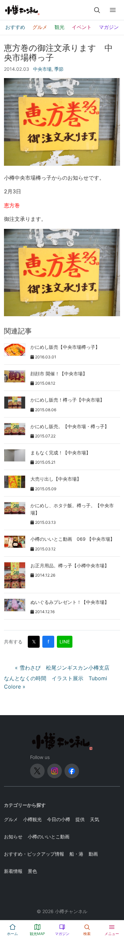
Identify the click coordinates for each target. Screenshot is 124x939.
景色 (32, 871)
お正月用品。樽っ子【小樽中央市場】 (69, 565)
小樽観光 (32, 819)
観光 (59, 27)
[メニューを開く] (112, 10)
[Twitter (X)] (37, 771)
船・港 (76, 854)
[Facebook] (71, 771)
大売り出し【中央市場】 (55, 479)
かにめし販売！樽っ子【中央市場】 (67, 400)
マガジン (109, 27)
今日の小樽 (58, 819)
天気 (94, 819)
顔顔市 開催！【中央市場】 (58, 373)
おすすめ (15, 27)
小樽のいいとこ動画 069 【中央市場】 (72, 539)
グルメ (39, 27)
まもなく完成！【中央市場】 (60, 452)
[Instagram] (54, 771)
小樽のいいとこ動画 (48, 836)
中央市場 (42, 69)
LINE (65, 641)
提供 (80, 819)
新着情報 (13, 871)
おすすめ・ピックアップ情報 (34, 854)
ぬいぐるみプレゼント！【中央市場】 (69, 602)
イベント (82, 27)
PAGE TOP (115, 905)
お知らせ (13, 836)
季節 (58, 69)
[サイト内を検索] (97, 10)
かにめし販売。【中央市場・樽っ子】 (69, 426)
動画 (93, 854)
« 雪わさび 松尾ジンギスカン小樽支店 (62, 667)
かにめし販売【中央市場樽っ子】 (65, 347)
